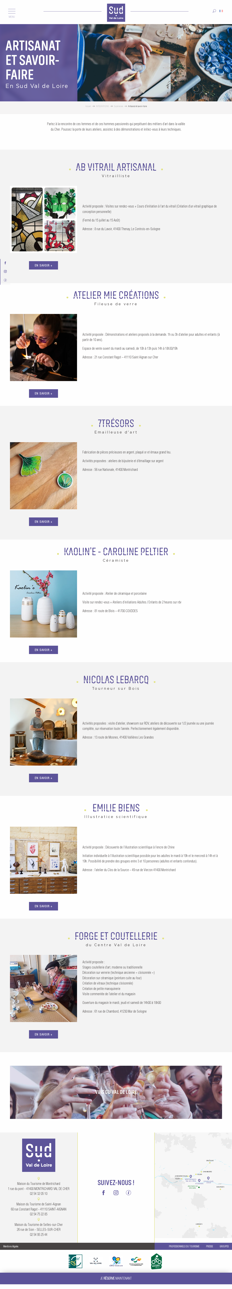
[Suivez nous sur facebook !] (5, 262)
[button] (214, 10)
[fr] (221, 10)
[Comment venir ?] (193, 1164)
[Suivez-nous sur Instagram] (5, 270)
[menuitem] (116, 12)
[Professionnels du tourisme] (5, 279)
